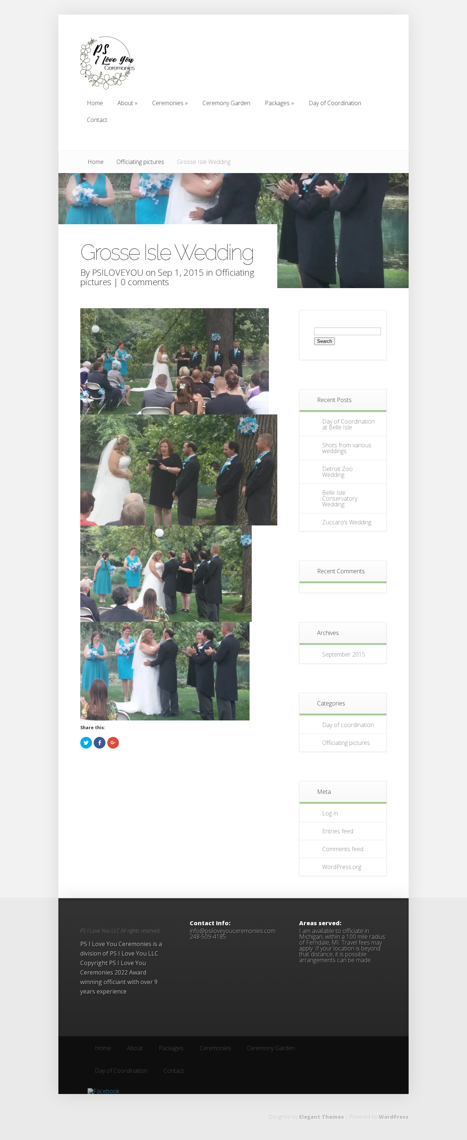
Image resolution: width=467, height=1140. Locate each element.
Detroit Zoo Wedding (337, 472)
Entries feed (337, 831)
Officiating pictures (140, 162)
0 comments (144, 282)
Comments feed (342, 849)
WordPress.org (341, 867)
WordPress (394, 1116)
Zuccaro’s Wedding (346, 522)
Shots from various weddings (346, 448)
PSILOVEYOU (117, 272)
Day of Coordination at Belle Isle (348, 424)
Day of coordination (348, 725)
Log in (330, 813)
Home (96, 162)
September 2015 (343, 654)
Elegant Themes (321, 1116)
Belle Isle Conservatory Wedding (339, 498)
